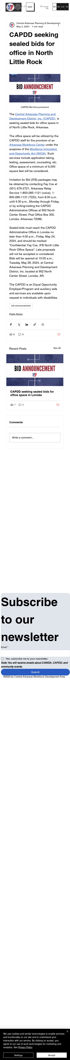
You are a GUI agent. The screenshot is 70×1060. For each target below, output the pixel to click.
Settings (18, 1055)
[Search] (47, 7)
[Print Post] (42, 324)
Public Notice (16, 314)
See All (57, 348)
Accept (51, 1055)
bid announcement (21, 305)
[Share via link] (34, 324)
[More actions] (58, 25)
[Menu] (30, 7)
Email (4, 647)
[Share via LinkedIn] (26, 324)
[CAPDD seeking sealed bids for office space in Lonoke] (34, 370)
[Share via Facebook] (10, 324)
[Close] (65, 1033)
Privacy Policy (25, 1047)
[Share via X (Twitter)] (18, 324)
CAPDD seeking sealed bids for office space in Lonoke (32, 393)
